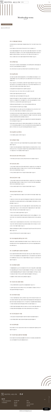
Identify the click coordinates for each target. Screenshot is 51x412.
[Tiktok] (22, 394)
